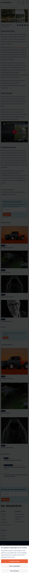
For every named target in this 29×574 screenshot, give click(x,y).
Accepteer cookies (14, 561)
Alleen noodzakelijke (14, 566)
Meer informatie (14, 571)
